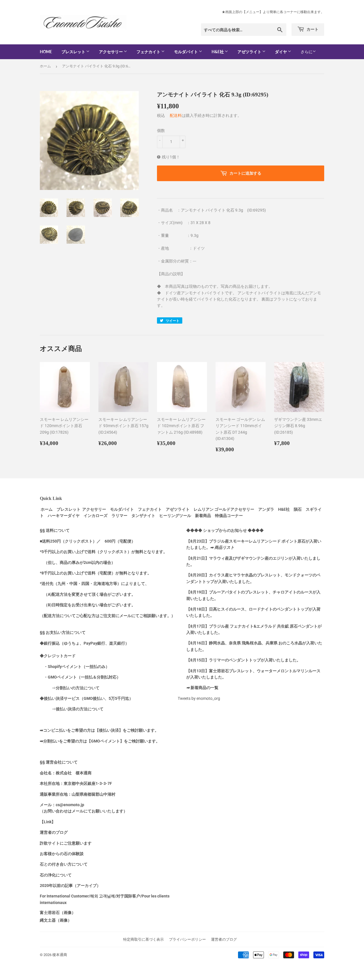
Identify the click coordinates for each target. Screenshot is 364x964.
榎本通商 (59, 955)
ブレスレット (73, 51)
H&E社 (218, 51)
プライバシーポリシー (187, 939)
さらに (307, 51)
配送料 (176, 115)
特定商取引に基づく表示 (143, 939)
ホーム (45, 66)
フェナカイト (148, 51)
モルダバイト (186, 51)
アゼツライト (249, 51)
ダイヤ (281, 51)
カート (312, 29)
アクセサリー (111, 51)
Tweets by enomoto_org (199, 698)
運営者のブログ (224, 939)
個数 (161, 130)
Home (46, 51)
